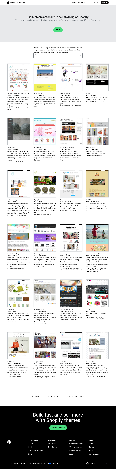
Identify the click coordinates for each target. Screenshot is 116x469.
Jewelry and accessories (36, 450)
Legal (91, 450)
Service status (94, 454)
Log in (96, 2)
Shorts (45, 377)
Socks (72, 105)
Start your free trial (58, 427)
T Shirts (20, 213)
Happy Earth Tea (39, 200)
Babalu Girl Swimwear (67, 147)
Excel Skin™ (63, 362)
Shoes (77, 269)
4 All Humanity (12, 200)
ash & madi (11, 147)
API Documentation (75, 447)
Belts (102, 101)
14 (76, 396)
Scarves (9, 213)
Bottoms (62, 269)
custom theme (43, 149)
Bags (8, 215)
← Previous (35, 396)
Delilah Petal (90, 362)
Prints (17, 161)
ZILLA (88, 309)
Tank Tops (95, 271)
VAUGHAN (10, 362)
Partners (92, 447)
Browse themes (77, 2)
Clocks (15, 321)
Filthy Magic (64, 254)
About (91, 443)
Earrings (13, 215)
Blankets (95, 101)
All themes (52, 443)
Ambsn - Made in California (95, 254)
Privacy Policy (26, 463)
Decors (9, 109)
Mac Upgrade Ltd (39, 254)
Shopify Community (75, 450)
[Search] (90, 2)
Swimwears (89, 271)
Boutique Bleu (90, 147)
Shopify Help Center (76, 443)
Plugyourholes (38, 362)
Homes (19, 319)
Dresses (24, 213)
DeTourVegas (38, 93)
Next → (81, 396)
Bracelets (24, 215)
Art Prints (70, 212)
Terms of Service (13, 463)
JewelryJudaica (39, 309)
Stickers (94, 317)
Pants (104, 268)
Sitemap (56, 463)
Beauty (30, 447)
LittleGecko (37, 147)
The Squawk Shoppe (66, 309)
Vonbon (88, 93)
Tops (70, 268)
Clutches (14, 213)
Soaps (22, 268)
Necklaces (18, 215)
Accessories (37, 216)
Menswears (78, 105)
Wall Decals (23, 161)
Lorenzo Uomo (65, 93)
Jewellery (88, 377)
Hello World (11, 309)
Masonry (15, 149)
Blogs (71, 454)
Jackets (99, 319)
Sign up (104, 2)
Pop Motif (63, 200)
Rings (46, 323)
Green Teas (48, 214)
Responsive (16, 95)
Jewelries (20, 212)
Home (30, 454)
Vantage (67, 95)
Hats (99, 101)
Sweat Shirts (37, 377)
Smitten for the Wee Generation (18, 93)
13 (72, 396)
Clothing (26, 212)
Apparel (102, 269)
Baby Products (25, 319)
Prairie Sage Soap (13, 254)
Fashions (18, 376)
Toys (28, 107)
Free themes (52, 447)
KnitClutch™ (89, 200)
